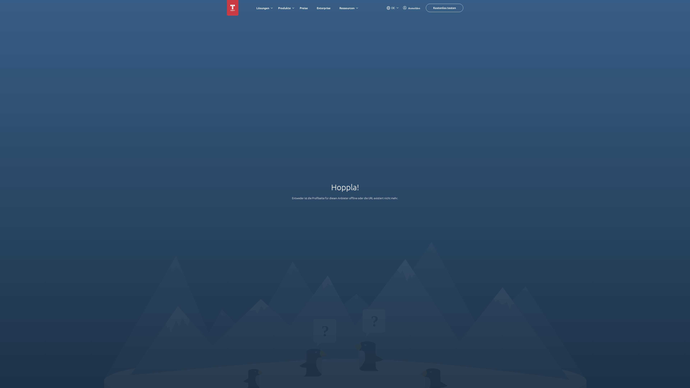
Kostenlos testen (444, 8)
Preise (304, 8)
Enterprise (323, 8)
